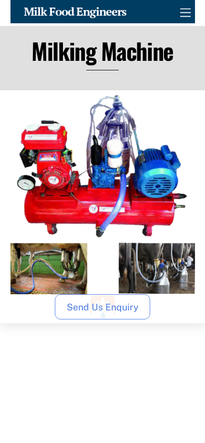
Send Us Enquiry (102, 307)
